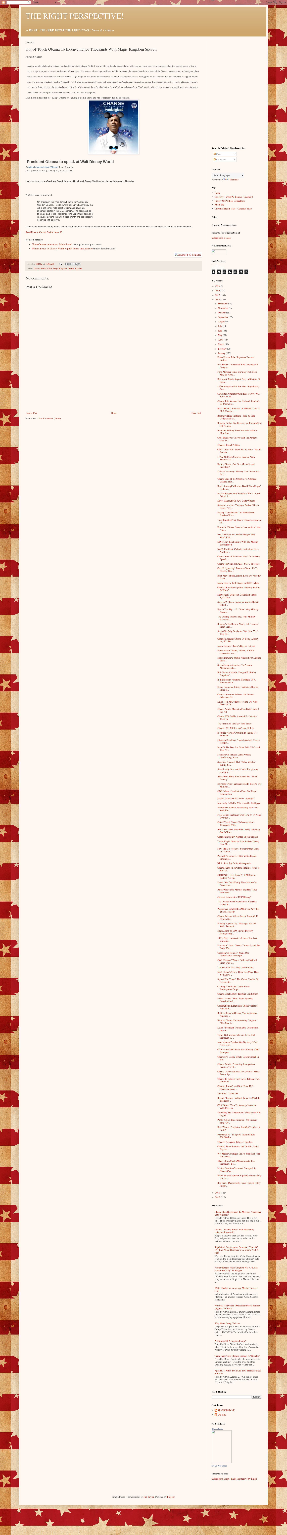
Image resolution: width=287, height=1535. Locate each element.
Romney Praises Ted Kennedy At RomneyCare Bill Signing (239, 424)
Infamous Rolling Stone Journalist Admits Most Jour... (237, 432)
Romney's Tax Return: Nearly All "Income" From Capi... (238, 625)
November (223, 307)
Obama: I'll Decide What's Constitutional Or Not (238, 1058)
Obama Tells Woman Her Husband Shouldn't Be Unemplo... (238, 403)
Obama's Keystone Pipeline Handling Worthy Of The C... (238, 589)
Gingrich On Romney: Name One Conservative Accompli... (233, 954)
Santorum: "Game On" (228, 1093)
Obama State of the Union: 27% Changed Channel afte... (236, 480)
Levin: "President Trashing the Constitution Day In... (237, 1029)
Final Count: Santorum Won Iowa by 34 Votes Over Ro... (239, 816)
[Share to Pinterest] (79, 264)
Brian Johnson (217, 1429)
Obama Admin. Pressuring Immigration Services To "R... (236, 1065)
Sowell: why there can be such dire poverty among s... (237, 771)
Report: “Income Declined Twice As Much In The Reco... (238, 1099)
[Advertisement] (114, 386)
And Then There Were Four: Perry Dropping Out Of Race (238, 831)
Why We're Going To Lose (227, 1323)
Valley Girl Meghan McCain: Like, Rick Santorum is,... (236, 1036)
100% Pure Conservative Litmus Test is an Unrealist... (237, 939)
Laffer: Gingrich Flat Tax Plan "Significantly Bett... (238, 388)
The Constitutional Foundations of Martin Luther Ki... (237, 903)
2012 (218, 299)
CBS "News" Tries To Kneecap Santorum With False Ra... (236, 1107)
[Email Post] (60, 264)
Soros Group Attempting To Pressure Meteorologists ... (234, 666)
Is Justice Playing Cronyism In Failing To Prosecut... (237, 734)
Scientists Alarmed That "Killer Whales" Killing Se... (236, 763)
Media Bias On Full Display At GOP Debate (238, 582)
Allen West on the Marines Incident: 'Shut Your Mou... (237, 891)
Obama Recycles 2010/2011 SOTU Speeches (238, 563)
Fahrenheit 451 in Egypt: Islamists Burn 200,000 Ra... (236, 1136)
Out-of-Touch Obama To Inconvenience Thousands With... (236, 823)
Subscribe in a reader (221, 237)
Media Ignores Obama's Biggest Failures (236, 646)
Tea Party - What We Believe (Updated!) (234, 196)
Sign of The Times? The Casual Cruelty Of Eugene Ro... (237, 981)
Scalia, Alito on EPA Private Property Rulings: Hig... (235, 932)
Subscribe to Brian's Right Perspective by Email (234, 1478)
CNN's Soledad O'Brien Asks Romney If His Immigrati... (238, 1051)
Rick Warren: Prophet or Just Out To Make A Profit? (238, 1128)
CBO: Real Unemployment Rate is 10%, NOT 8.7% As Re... (239, 395)
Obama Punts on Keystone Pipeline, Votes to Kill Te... (238, 869)
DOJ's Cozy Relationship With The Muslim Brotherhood (237, 543)
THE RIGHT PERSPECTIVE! (75, 15)
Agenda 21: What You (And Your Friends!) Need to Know (238, 1372)
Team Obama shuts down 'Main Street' (52, 244)
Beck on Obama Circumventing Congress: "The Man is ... (237, 1022)
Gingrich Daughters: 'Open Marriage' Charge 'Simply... (238, 741)
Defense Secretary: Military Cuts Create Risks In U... (238, 473)
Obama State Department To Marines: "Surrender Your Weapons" (238, 1213)
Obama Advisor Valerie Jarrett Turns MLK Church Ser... (237, 918)
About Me (219, 204)
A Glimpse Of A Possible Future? (230, 1340)
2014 (218, 290)
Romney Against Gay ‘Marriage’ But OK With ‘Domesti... (236, 925)
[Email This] (66, 264)
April (221, 339)
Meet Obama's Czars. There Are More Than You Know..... (238, 973)
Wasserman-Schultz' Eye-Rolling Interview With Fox (237, 809)
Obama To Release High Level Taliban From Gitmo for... (238, 1080)
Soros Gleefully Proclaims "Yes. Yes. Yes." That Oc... (237, 633)
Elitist (49, 268)
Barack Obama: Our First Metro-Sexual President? (236, 466)
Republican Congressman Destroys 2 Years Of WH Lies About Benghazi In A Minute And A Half (236, 1250)
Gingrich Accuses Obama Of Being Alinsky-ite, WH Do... (238, 640)
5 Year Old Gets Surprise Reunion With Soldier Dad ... (236, 458)
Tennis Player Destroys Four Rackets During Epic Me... (238, 843)
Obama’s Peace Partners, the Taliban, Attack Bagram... (238, 1148)
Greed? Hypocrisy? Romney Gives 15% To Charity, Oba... (237, 570)
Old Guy (222, 1414)
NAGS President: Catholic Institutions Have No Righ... (238, 550)
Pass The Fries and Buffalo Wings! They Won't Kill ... (236, 536)
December (223, 303)
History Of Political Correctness (230, 200)
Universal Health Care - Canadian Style (233, 208)
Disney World (40, 268)
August (221, 321)
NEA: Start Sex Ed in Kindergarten (234, 863)
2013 (218, 295)
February (222, 348)
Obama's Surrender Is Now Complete (234, 1141)
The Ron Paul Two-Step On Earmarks (235, 967)
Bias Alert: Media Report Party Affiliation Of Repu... (238, 380)
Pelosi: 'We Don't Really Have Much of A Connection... (237, 884)
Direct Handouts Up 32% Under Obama (236, 500)
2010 (218, 1197)
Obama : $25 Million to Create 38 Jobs (235, 728)
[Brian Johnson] (222, 1462)
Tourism (78, 268)
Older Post (196, 412)
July (220, 326)
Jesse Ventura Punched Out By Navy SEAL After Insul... (237, 1044)
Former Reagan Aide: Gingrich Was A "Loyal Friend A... (238, 495)
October (222, 312)
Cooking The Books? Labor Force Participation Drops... (233, 988)
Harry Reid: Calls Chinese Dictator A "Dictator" (237, 1355)
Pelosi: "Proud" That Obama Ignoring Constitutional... (235, 1000)
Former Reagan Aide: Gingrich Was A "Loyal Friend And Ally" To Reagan (236, 1269)
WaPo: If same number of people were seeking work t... (239, 1177)
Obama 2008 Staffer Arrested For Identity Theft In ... (237, 718)
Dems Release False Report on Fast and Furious (235, 359)
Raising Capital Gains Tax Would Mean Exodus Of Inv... (235, 514)
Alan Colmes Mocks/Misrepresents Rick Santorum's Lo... (236, 1162)
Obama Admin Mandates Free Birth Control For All (238, 710)
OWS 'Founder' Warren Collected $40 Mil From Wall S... (237, 961)
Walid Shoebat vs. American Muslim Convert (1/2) (236, 1289)
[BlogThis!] (69, 264)
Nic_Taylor (149, 1496)
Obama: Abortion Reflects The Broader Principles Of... (235, 696)
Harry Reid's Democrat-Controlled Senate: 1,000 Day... (237, 596)
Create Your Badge (219, 1466)
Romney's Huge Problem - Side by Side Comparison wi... (236, 417)
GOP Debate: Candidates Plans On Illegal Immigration (236, 792)
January (222, 353)
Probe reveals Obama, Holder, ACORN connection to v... (235, 652)
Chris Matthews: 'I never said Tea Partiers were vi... (237, 439)
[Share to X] (72, 264)
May (220, 335)
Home (114, 412)
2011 (218, 1192)
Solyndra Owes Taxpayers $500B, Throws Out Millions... (239, 785)
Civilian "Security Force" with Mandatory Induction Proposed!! (234, 1231)
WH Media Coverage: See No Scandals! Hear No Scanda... (238, 1155)
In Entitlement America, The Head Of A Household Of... (236, 681)
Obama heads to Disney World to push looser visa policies (62, 248)
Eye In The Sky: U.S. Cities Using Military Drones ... (237, 611)
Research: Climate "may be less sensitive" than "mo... (239, 529)
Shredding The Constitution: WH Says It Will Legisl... (239, 1114)
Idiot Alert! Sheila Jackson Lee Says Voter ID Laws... (239, 577)
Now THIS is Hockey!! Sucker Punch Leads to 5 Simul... (238, 850)
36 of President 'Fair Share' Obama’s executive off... (239, 521)
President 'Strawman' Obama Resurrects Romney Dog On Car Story (237, 1307)
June (220, 330)
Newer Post (31, 412)
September (223, 317)
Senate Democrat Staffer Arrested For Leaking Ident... (239, 659)
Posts (218, 153)
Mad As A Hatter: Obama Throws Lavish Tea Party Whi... (238, 947)
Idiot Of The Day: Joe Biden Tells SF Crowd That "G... (238, 749)
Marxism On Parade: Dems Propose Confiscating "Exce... (234, 756)
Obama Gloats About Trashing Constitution (237, 993)
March (221, 344)
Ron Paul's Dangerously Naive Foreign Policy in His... (239, 1184)
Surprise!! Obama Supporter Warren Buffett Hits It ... (238, 603)
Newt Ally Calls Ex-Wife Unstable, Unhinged (238, 803)
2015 (218, 285)
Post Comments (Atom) (50, 418)
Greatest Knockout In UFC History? (234, 897)
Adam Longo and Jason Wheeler (43, 167)
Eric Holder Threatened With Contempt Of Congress (237, 366)
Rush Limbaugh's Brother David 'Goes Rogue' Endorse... (239, 487)
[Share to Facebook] (76, 264)
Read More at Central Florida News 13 (44, 232)
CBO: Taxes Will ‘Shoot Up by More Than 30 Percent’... (239, 451)
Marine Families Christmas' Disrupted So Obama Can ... (236, 1170)
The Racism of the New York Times (234, 723)
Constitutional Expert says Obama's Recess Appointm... (237, 1007)
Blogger (170, 1496)
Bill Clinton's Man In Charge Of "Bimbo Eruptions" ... (236, 674)
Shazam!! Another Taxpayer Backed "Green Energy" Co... (238, 507)
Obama (71, 268)
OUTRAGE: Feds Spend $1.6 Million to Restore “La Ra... (236, 876)
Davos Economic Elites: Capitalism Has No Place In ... (237, 688)
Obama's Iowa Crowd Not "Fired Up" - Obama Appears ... (235, 1088)
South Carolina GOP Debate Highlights (235, 798)
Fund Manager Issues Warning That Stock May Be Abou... (237, 373)
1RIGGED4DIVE (226, 1410)
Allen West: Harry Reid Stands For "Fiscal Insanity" (237, 778)
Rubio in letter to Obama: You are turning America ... (237, 1014)
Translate (234, 179)
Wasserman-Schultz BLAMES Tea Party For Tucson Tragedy (238, 910)
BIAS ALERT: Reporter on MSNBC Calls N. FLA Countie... (238, 410)
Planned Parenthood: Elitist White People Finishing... (236, 857)
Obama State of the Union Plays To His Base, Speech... (238, 558)
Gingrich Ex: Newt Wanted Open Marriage (237, 836)
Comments (221, 159)
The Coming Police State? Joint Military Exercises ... (236, 618)
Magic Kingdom (60, 268)
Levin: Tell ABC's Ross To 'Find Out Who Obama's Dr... (237, 703)
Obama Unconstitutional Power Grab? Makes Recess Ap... (238, 1073)
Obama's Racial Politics (228, 444)
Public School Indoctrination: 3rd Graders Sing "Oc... (237, 1121)
